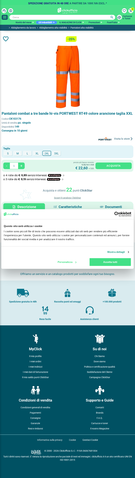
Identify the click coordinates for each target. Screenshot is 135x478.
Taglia (6, 148)
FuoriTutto (112, 22)
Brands (99, 412)
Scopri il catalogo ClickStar (67, 197)
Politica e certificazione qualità (99, 366)
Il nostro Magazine (99, 428)
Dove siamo (100, 361)
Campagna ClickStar (99, 377)
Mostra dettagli (116, 252)
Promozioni (94, 22)
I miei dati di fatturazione (35, 372)
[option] (67, 2)
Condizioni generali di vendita (35, 407)
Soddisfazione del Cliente (99, 372)
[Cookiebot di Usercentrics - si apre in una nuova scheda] (116, 214)
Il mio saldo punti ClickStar (35, 377)
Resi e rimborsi (35, 428)
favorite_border (5, 39)
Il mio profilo (35, 356)
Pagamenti (35, 412)
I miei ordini (35, 361)
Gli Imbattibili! (45, 22)
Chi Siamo (99, 356)
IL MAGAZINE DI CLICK (70, 22)
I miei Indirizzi (35, 366)
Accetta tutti (110, 262)
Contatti (99, 407)
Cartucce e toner (99, 423)
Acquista (114, 165)
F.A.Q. (100, 418)
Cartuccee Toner (127, 17)
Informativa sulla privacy (49, 440)
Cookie (72, 440)
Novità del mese (23, 22)
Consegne (35, 418)
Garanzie (35, 423)
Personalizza (65, 262)
